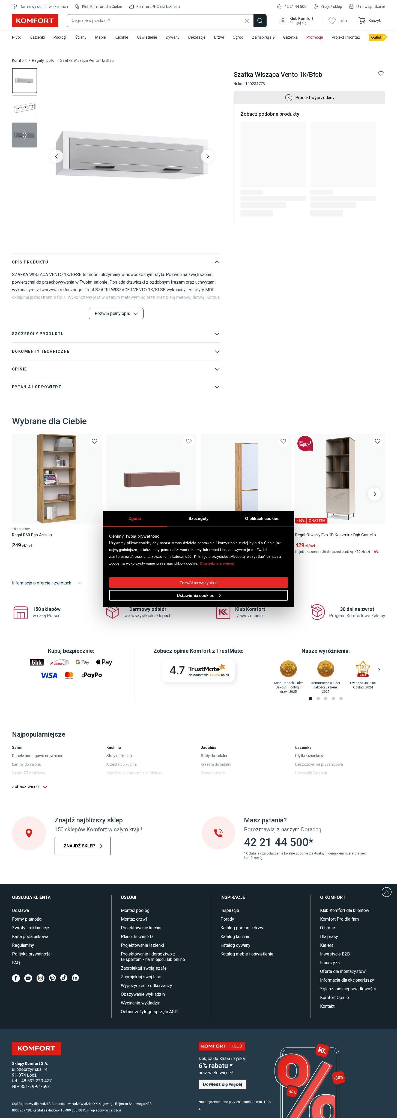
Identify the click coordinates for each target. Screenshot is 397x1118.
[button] (296, 20)
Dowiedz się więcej (217, 563)
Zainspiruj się (263, 37)
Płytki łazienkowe (310, 755)
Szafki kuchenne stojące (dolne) (134, 773)
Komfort (19, 60)
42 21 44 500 (295, 6)
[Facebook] (16, 978)
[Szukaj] (260, 20)
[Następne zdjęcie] (207, 156)
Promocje (314, 37)
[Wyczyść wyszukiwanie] (246, 20)
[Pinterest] (52, 978)
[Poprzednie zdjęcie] (56, 156)
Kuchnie (121, 37)
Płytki (17, 37)
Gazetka (290, 37)
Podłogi (60, 37)
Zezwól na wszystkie (198, 582)
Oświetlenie (147, 37)
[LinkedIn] (75, 978)
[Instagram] (40, 978)
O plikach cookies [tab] (262, 518)
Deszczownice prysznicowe (319, 764)
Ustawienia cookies (195, 595)
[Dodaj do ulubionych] (381, 73)
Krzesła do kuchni (121, 764)
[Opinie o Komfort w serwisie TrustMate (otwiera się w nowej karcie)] (198, 670)
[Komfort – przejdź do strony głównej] (36, 1048)
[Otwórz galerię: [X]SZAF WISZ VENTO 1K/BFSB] (132, 156)
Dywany (173, 37)
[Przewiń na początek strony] (387, 892)
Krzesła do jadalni (216, 764)
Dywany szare (213, 773)
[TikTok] (63, 978)
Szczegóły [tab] (198, 518)
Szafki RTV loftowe (28, 773)
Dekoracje (196, 37)
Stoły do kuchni (119, 755)
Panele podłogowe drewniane (37, 755)
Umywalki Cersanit (311, 773)
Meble (100, 37)
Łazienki (37, 37)
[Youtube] (28, 978)
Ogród (238, 37)
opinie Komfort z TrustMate (208, 651)
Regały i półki (43, 60)
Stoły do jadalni (214, 755)
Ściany (80, 37)
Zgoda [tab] (135, 518)
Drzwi (219, 37)
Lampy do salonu (26, 764)
